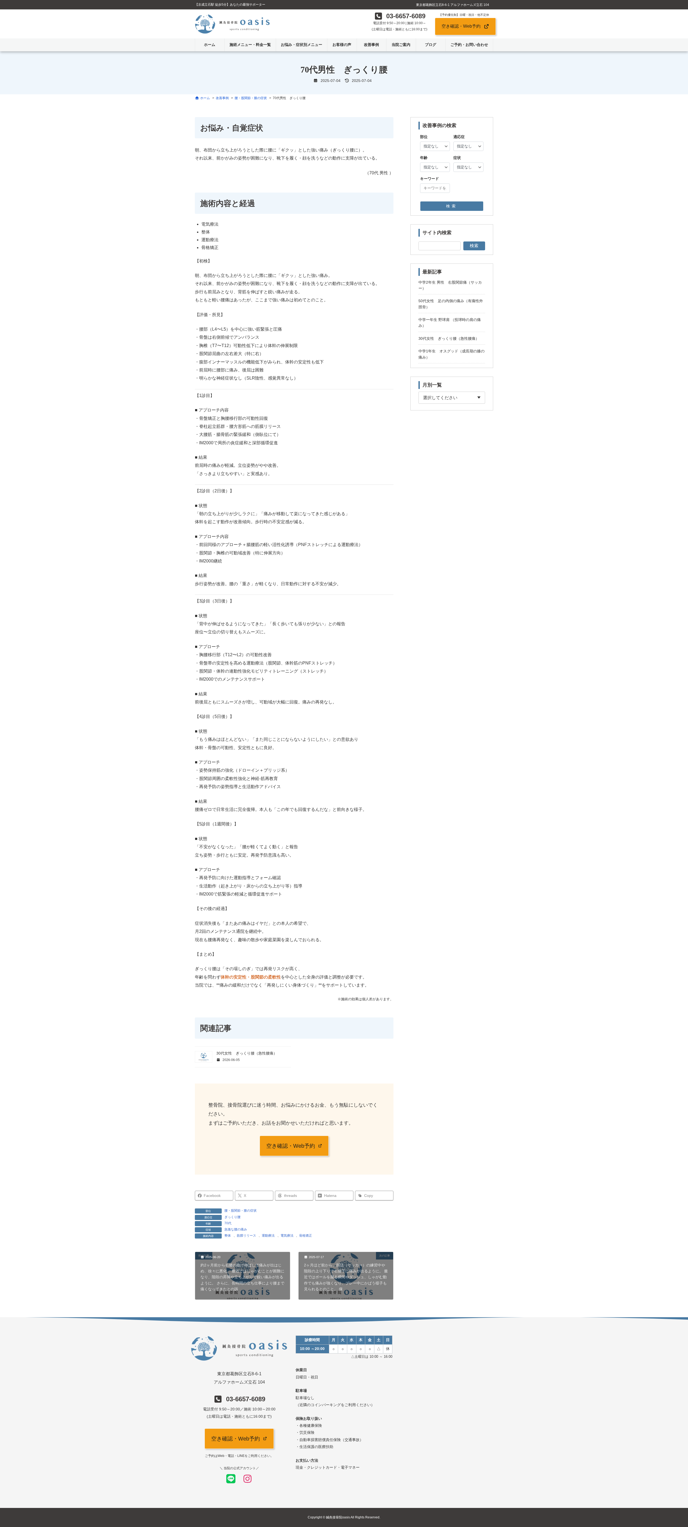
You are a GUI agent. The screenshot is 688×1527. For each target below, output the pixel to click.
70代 (227, 1223)
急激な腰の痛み (235, 1229)
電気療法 (287, 1235)
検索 (451, 206)
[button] (399, 17)
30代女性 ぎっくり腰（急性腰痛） (246, 1053)
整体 (227, 1235)
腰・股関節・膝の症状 (240, 1210)
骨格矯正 (305, 1235)
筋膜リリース (246, 1235)
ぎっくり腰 (232, 1217)
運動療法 (268, 1235)
